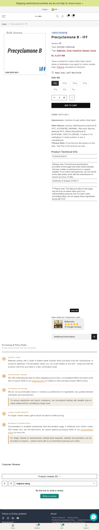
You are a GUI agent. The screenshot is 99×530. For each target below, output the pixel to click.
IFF (60, 43)
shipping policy (38, 381)
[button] (93, 517)
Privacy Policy (73, 518)
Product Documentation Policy (63, 520)
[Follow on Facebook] (3, 518)
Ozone (93, 50)
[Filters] (11, 483)
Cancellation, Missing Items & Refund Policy (68, 522)
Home (4, 24)
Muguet (85, 50)
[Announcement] (49, 3)
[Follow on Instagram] (8, 518)
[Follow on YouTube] (18, 518)
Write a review (49, 496)
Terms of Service (58, 518)
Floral (69, 50)
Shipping (60, 67)
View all (74, 310)
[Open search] (4, 483)
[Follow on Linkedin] (13, 518)
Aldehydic (61, 50)
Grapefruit (76, 50)
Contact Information (84, 520)
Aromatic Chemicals (66, 47)
